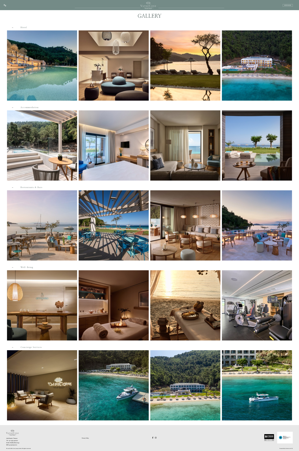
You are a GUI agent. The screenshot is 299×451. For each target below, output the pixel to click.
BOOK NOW (287, 5)
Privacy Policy (85, 438)
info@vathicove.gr (14, 442)
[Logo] (148, 5)
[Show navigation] (5, 5)
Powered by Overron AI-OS (286, 448)
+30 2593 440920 (13, 440)
